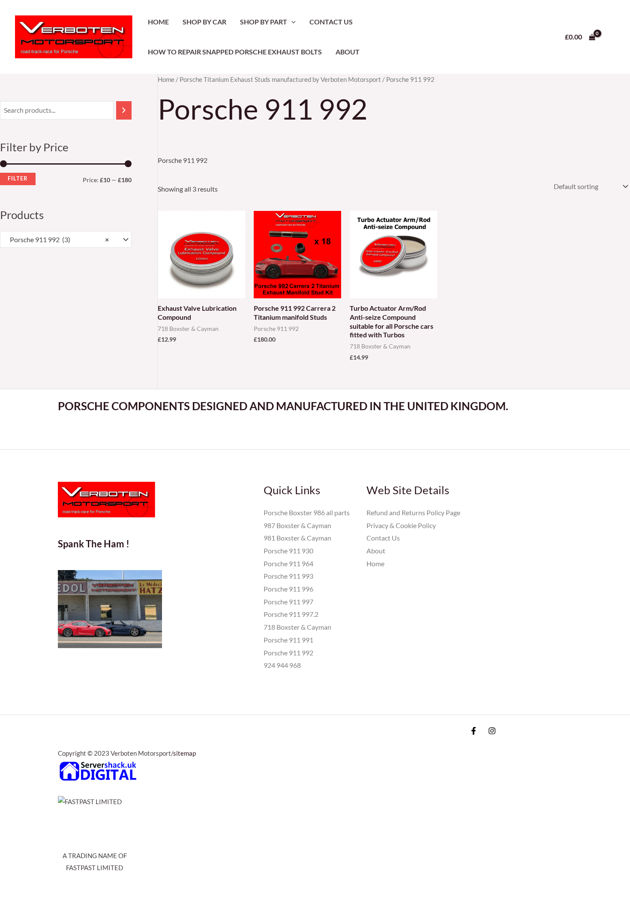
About (348, 52)
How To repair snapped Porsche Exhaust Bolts (235, 52)
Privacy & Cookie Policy (401, 525)
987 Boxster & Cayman (297, 525)
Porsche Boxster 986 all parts (307, 512)
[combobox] (66, 239)
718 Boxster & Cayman (297, 627)
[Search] (124, 110)
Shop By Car (204, 22)
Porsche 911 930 (288, 551)
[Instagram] (492, 731)
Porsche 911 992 (288, 653)
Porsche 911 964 (288, 563)
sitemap (184, 753)
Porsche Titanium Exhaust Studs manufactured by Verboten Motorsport (280, 79)
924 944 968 (282, 665)
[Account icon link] (611, 37)
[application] (291, 22)
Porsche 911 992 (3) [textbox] (57, 239)
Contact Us (331, 22)
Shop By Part (263, 22)
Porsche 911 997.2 (291, 614)
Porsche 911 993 (288, 576)
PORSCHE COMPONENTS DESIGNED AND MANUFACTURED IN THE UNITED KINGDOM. (283, 406)
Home (158, 22)
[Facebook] (473, 731)
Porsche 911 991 (288, 640)
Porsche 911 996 (288, 589)
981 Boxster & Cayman (297, 538)
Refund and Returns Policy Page (413, 512)
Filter (18, 178)
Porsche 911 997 (288, 602)
